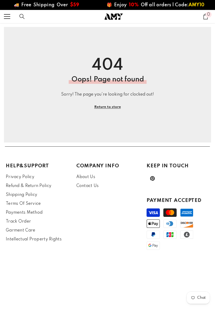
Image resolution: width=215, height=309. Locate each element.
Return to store (107, 107)
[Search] (22, 16)
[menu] (7, 16)
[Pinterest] (152, 178)
